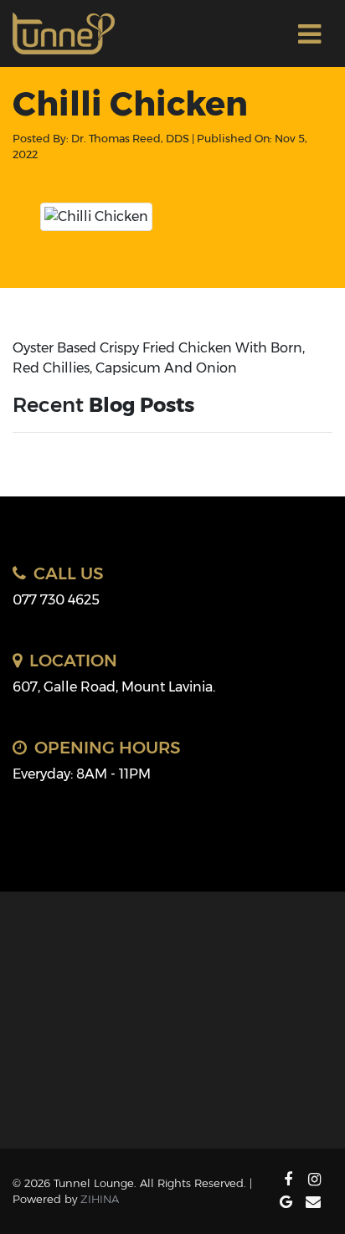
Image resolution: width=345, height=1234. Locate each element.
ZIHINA (99, 1199)
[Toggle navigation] (309, 33)
